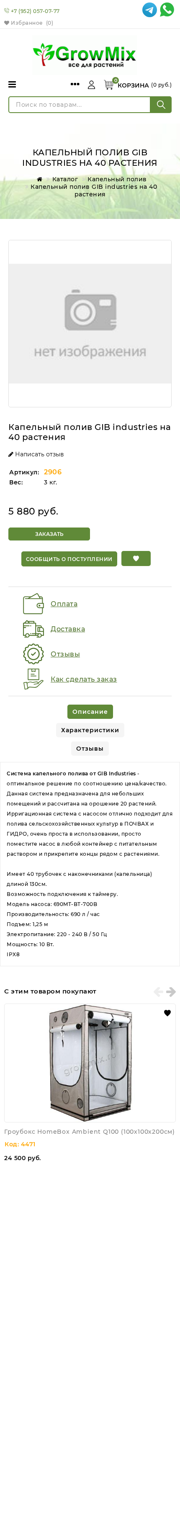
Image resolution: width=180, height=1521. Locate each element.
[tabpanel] (90, 864)
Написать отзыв (38, 454)
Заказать (49, 534)
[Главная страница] (38, 179)
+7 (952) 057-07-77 (35, 11)
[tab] (90, 712)
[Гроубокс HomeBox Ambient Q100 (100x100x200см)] (90, 1063)
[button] (136, 558)
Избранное (31, 23)
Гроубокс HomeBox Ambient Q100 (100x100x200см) (89, 1131)
